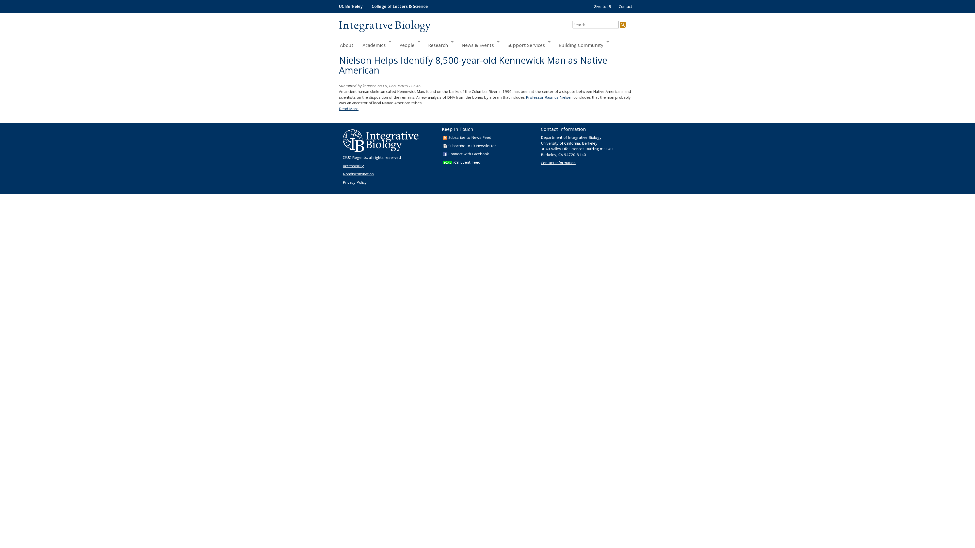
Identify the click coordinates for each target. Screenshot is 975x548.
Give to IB (602, 6)
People (404, 45)
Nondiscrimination (358, 173)
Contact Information (558, 162)
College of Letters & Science (400, 6)
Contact (625, 6)
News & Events (475, 45)
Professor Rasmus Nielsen (549, 97)
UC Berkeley (351, 6)
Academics (372, 45)
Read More (349, 108)
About (346, 45)
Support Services (524, 45)
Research (436, 45)
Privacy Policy (355, 182)
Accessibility (353, 165)
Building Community (578, 45)
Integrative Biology (384, 25)
